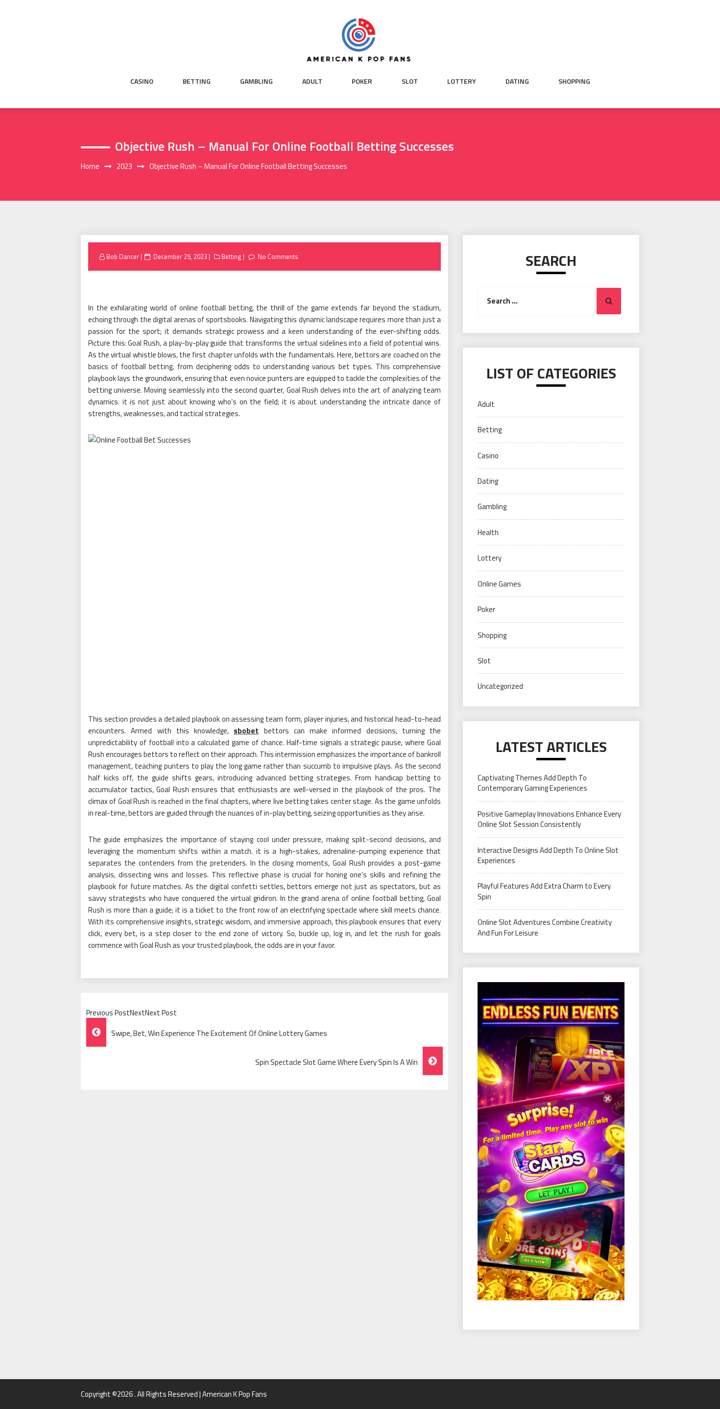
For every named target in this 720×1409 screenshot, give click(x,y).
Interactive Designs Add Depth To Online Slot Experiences (548, 855)
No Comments (278, 256)
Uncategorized (500, 686)
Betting (197, 81)
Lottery (461, 81)
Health (488, 532)
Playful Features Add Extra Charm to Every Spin (544, 891)
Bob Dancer (122, 256)
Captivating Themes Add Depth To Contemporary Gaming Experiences (532, 783)
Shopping (574, 81)
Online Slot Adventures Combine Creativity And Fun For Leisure (545, 927)
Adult (312, 81)
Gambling (256, 81)
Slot (410, 81)
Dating (517, 81)
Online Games (499, 583)
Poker (362, 81)
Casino (141, 81)
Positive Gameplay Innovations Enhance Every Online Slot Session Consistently (549, 819)
